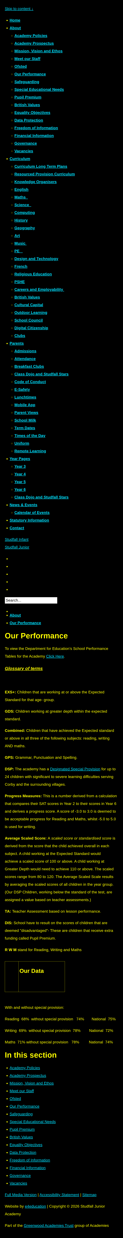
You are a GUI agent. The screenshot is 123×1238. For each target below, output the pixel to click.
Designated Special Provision (75, 769)
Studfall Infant (16, 539)
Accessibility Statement (59, 1195)
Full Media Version (21, 1195)
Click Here (55, 656)
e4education (35, 1206)
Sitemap (89, 1195)
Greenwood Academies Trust (49, 1225)
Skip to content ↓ (19, 8)
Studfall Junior (17, 547)
